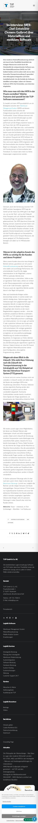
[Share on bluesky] (24, 533)
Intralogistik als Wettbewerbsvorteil (14, 774)
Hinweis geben (8, 725)
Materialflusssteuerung (10, 266)
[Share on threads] (14, 533)
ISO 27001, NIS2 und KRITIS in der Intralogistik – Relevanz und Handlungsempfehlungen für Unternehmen (18, 761)
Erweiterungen (8, 637)
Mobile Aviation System (10, 634)
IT (8, 519)
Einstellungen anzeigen (19, 816)
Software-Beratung (9, 662)
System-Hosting (8, 668)
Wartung (6, 673)
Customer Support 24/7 (11, 676)
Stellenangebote (8, 690)
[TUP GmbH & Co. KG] (9, 5)
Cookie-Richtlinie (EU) (10, 728)
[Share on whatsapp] (21, 533)
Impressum (6, 733)
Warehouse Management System (14, 629)
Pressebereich (7, 609)
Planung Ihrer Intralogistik (11, 655)
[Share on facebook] (10, 533)
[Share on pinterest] (17, 533)
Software (10, 522)
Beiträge (6, 707)
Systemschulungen (9, 670)
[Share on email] (28, 533)
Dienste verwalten (7, 801)
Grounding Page (8, 742)
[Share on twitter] (12, 533)
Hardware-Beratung (9, 665)
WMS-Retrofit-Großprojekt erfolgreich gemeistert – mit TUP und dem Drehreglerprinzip (15, 769)
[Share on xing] (26, 533)
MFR (28, 519)
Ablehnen (19, 811)
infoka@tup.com (13, 600)
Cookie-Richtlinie (10, 820)
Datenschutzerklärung (20, 820)
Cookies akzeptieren (19, 806)
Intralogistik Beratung (10, 652)
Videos (5, 710)
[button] (34, 5)
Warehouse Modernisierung (12, 657)
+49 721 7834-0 (14, 598)
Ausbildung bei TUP (9, 693)
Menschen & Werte (9, 687)
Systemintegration (9, 660)
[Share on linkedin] (19, 533)
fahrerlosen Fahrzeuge (10, 483)
